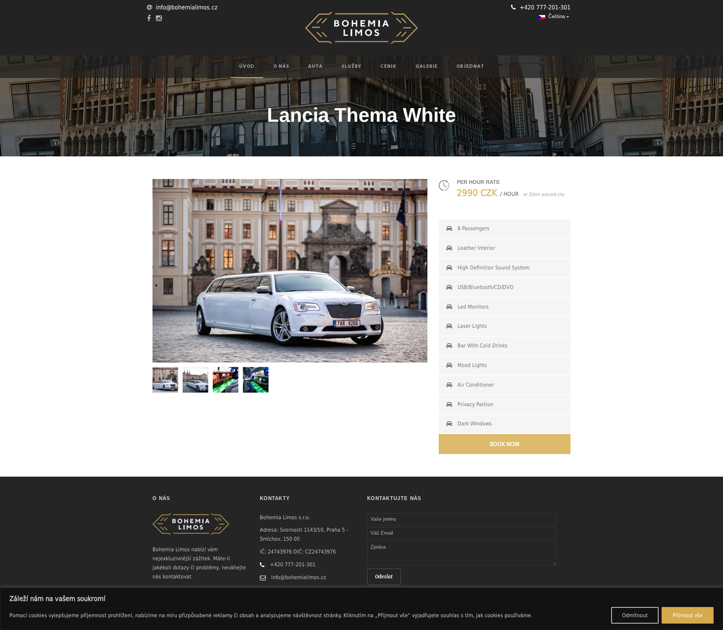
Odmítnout (635, 615)
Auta (315, 66)
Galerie (426, 66)
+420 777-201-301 (545, 7)
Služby (352, 66)
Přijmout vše (688, 615)
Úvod (247, 66)
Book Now (504, 444)
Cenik (388, 66)
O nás (281, 66)
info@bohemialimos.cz (187, 7)
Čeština (555, 16)
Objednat (470, 66)
